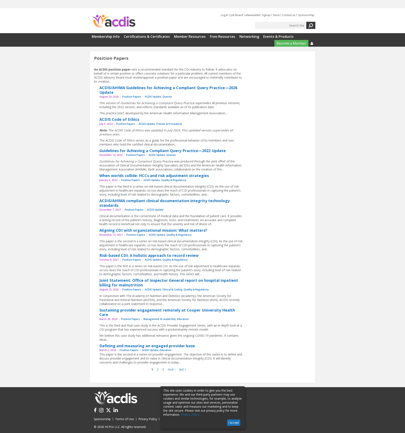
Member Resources (190, 36)
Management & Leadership (159, 319)
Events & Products (278, 36)
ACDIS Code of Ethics (119, 119)
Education (183, 319)
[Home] (114, 21)
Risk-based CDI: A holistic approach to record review (148, 255)
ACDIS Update (153, 96)
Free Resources (222, 36)
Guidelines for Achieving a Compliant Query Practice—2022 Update (162, 150)
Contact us (289, 15)
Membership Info (106, 36)
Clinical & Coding (172, 289)
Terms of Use (124, 419)
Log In (224, 15)
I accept (233, 423)
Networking (249, 36)
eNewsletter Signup (257, 15)
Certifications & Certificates (147, 36)
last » (182, 369)
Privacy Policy (147, 419)
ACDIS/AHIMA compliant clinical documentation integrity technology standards (164, 203)
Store (276, 15)
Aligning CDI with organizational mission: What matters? (153, 230)
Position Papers (131, 96)
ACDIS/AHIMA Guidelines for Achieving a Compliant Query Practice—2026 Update (168, 90)
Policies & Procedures (169, 124)
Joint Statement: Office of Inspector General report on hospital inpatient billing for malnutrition (168, 282)
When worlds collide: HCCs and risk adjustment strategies (154, 175)
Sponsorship (306, 15)
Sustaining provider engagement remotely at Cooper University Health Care (167, 312)
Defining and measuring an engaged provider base (147, 345)
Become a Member (291, 43)
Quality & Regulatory (173, 180)
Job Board (237, 15)
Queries (167, 96)
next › (171, 369)
